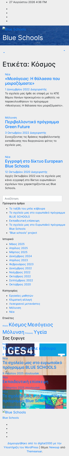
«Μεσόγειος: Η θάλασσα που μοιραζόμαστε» (32, 81)
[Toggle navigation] (5, 50)
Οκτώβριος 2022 (20, 276)
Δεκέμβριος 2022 (20, 268)
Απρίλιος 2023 (18, 260)
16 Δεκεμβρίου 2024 (16, 406)
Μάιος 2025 (17, 244)
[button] (4, 52)
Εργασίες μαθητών (21, 295)
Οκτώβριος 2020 (20, 284)
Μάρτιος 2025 (18, 252)
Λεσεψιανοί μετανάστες (24, 303)
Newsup (54, 447)
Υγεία (40, 332)
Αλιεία (5, 326)
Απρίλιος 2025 (18, 248)
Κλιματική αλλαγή (20, 299)
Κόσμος (18, 325)
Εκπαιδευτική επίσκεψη (24, 220)
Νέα (7, 74)
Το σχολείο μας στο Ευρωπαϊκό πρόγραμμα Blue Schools (32, 398)
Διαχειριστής (38, 89)
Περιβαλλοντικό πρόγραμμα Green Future (32, 124)
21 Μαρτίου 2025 (14, 387)
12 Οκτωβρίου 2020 (18, 172)
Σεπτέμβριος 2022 (21, 280)
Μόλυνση (11, 117)
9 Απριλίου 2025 (13, 373)
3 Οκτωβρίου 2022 (17, 132)
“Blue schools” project (23, 232)
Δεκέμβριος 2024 (20, 256)
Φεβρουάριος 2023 (21, 264)
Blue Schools (23, 37)
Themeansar (34, 451)
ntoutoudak (28, 354)
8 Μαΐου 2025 (12, 354)
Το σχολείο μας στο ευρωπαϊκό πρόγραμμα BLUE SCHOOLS (32, 365)
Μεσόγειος (40, 325)
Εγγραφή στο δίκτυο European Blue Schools (34, 163)
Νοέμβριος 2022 (19, 272)
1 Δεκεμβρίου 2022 (17, 89)
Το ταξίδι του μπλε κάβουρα (27, 208)
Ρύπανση (29, 333)
